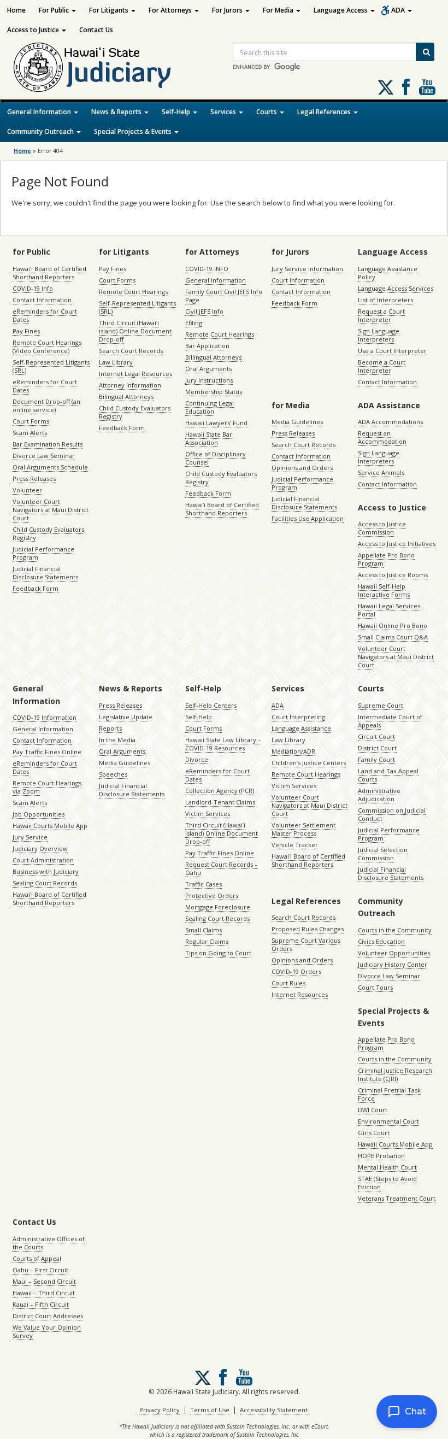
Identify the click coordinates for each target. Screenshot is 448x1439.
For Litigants (109, 10)
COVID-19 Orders (296, 971)
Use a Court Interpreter (392, 350)
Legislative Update (125, 717)
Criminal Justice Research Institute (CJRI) (395, 1074)
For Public (54, 10)
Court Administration (43, 860)
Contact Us (96, 29)
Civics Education (381, 941)
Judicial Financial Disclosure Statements (45, 573)
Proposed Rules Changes (308, 929)
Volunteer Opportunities (394, 953)
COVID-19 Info (33, 288)
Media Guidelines (297, 422)
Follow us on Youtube (427, 87)
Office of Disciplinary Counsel (215, 458)
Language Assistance (301, 728)
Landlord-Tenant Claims (220, 802)
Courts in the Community (395, 930)
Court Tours (375, 987)
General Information (40, 111)
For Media (279, 10)
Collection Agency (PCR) (219, 790)
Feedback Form (35, 588)
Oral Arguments (208, 369)
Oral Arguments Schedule (50, 467)
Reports (110, 728)
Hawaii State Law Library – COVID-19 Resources (223, 744)
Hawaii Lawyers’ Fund (216, 423)
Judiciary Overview (40, 848)
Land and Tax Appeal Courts (388, 775)
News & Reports (117, 111)
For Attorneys (171, 10)
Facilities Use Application (308, 518)
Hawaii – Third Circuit (44, 1293)
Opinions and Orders (302, 467)
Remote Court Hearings (133, 291)
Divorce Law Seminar (44, 455)
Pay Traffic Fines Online (47, 752)
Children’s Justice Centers (309, 763)
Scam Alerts (30, 432)
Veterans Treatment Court (396, 1198)
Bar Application (207, 346)
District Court (377, 748)
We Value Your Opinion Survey (47, 1331)
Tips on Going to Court (218, 953)
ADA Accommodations (390, 422)
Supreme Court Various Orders (306, 944)
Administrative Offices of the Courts (49, 1243)
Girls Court (374, 1133)
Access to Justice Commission (382, 528)
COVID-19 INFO (206, 269)
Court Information (298, 280)
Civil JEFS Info (204, 311)
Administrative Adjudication (379, 794)
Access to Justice (34, 29)
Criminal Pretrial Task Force (389, 1094)
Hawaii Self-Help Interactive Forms (384, 590)
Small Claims (203, 930)
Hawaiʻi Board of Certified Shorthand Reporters (49, 273)
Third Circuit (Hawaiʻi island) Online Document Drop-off (135, 331)
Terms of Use (209, 1410)
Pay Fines (26, 331)
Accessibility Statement (274, 1410)
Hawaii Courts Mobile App (50, 825)
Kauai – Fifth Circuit (41, 1304)
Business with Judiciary (46, 871)
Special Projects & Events (133, 131)
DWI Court (372, 1110)
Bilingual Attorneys (126, 396)
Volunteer (27, 490)
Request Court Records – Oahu (221, 868)
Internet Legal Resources (135, 373)
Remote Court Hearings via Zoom (47, 787)
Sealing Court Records (45, 883)
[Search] (425, 52)
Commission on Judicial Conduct (392, 814)
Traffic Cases (203, 884)
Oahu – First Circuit (40, 1270)
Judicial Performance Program (43, 553)
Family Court (376, 759)
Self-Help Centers (211, 705)
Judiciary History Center (392, 964)
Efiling (193, 323)
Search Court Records (131, 350)
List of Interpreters (385, 300)
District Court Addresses (48, 1316)
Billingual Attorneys (213, 357)
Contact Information (42, 300)
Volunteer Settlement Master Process (303, 829)
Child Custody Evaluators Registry (48, 533)
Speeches (113, 774)
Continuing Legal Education (209, 407)
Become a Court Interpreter (381, 366)
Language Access (341, 10)
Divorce (196, 759)
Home (16, 10)
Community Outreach (41, 131)
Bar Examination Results (47, 444)
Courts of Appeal (37, 1258)
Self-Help (177, 111)
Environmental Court (388, 1121)
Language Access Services (395, 288)
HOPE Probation (381, 1156)
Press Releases (34, 478)
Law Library (116, 362)
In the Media (117, 740)
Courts (267, 111)
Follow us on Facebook (406, 87)
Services (224, 111)
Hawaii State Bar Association (208, 438)
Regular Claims (206, 941)
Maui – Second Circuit (44, 1281)
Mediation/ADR (293, 751)
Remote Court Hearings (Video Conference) (47, 346)
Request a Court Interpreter (381, 315)
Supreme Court (380, 705)
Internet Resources (300, 994)
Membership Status (213, 391)
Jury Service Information (307, 269)
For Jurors (228, 10)
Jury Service (30, 837)
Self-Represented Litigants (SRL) (51, 366)
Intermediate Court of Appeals (390, 721)
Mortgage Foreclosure (217, 907)
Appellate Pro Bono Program (386, 559)
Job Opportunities (38, 814)
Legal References (324, 111)
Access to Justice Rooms (393, 575)
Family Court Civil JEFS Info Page (223, 295)
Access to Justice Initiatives (396, 543)
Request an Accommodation (382, 437)
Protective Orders (211, 895)
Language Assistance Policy (387, 273)
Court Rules (288, 983)
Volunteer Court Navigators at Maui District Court (51, 509)
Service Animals (381, 472)
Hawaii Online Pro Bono (392, 625)
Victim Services (207, 813)
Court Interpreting (298, 717)
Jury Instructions (209, 380)
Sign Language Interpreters (378, 335)
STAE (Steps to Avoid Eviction (387, 1182)
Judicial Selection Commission (383, 853)
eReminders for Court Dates (45, 315)
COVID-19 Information (44, 717)
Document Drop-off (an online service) (46, 405)
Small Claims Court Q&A (393, 637)
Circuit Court (376, 736)
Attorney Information (130, 385)
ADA (398, 10)
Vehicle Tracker (295, 845)
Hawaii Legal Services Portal (389, 610)
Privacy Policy (159, 1410)
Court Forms (31, 421)
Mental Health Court (387, 1167)
